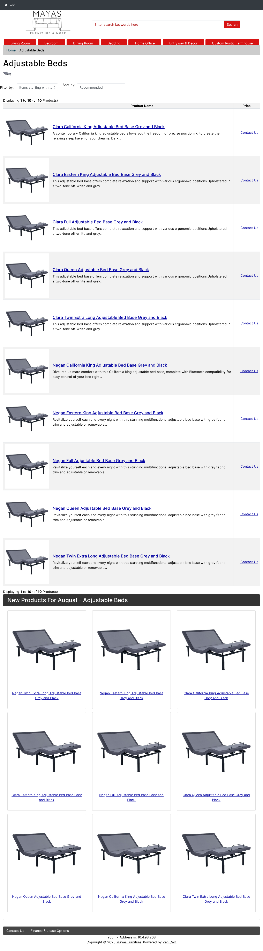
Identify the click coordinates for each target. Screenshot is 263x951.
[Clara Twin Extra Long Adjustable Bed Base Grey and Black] (27, 323)
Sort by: (69, 85)
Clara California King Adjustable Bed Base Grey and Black (109, 126)
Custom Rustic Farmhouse (232, 43)
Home (11, 5)
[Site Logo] (46, 22)
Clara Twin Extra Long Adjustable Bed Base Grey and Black (110, 317)
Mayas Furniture (129, 942)
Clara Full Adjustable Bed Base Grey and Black (98, 221)
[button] (255, 931)
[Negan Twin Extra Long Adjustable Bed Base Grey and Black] (27, 562)
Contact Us (249, 132)
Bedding (114, 43)
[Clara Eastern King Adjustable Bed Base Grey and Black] (27, 180)
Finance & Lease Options (50, 931)
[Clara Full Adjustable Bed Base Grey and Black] (27, 227)
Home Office (145, 43)
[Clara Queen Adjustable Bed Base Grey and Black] (27, 275)
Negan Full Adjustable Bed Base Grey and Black (99, 460)
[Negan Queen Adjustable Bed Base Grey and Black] (27, 514)
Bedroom (51, 43)
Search (232, 24)
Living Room (20, 43)
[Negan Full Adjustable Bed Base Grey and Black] (27, 466)
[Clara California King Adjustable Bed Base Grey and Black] (27, 132)
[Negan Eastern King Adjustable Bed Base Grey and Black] (27, 418)
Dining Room (83, 43)
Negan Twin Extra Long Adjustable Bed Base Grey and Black (111, 556)
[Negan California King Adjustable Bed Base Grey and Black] (27, 371)
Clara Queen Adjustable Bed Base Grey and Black (101, 269)
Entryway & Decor (183, 43)
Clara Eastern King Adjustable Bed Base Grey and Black (107, 174)
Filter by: (7, 87)
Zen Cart (169, 942)
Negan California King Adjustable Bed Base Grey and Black (110, 365)
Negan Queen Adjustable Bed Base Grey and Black (102, 508)
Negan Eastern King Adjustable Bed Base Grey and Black (108, 412)
